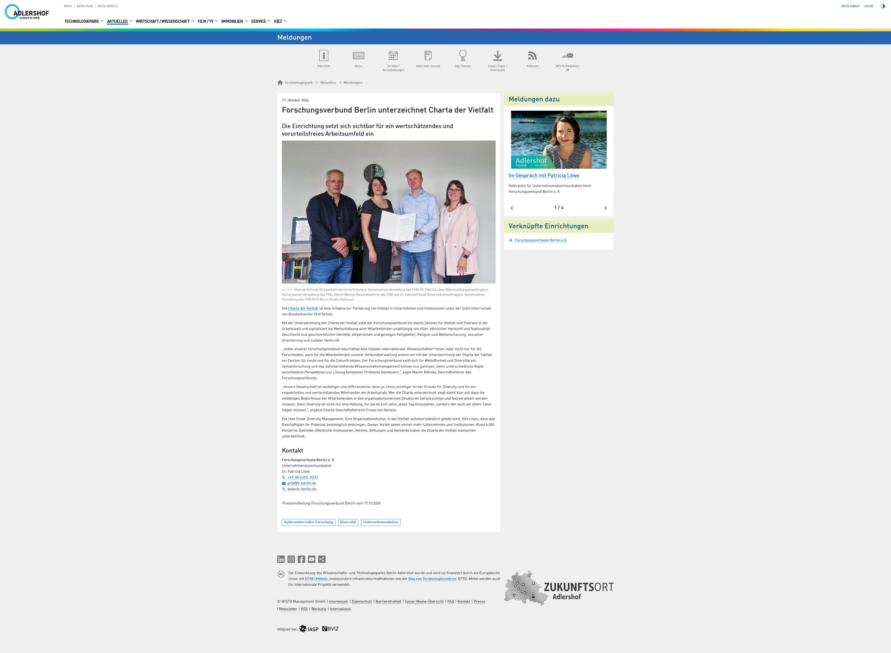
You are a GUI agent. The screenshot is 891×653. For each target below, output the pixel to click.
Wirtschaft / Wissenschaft (163, 21)
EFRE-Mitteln (316, 579)
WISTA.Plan (85, 6)
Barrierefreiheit (388, 602)
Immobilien (232, 21)
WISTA (68, 6)
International (340, 609)
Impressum (338, 602)
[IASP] (308, 629)
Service (259, 21)
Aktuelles (117, 21)
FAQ (450, 602)
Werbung (318, 609)
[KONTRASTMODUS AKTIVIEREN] (882, 6)
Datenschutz (362, 602)
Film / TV (206, 21)
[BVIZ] (330, 629)
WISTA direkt (850, 6)
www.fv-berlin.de (301, 489)
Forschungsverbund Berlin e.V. (540, 240)
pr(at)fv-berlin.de (301, 483)
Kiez (278, 21)
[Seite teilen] (322, 559)
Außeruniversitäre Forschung (308, 522)
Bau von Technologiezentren (432, 579)
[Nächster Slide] (605, 208)
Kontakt (464, 602)
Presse (479, 602)
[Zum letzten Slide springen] (512, 208)
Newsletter (288, 609)
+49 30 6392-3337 (302, 477)
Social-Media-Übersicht (424, 602)
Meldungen (353, 83)
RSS (304, 609)
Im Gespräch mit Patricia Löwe (544, 175)
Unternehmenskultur (380, 522)
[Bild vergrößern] (389, 212)
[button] (281, 559)
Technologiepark (82, 21)
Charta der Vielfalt (303, 308)
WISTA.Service (108, 6)
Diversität (348, 522)
